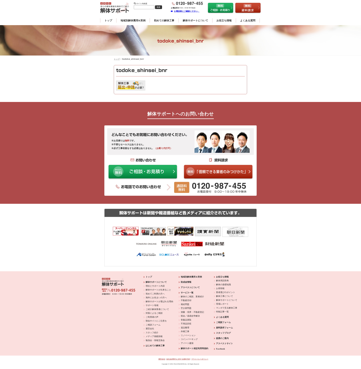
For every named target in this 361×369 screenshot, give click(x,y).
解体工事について (224, 296)
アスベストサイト (224, 343)
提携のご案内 (222, 338)
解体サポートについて (195, 20)
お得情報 (220, 288)
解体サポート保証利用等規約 (194, 348)
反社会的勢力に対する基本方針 (178, 359)
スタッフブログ (223, 333)
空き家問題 (186, 308)
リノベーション (188, 335)
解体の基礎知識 (223, 284)
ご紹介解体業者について (157, 309)
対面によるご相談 (154, 313)
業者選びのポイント (225, 292)
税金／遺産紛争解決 (190, 316)
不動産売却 (186, 300)
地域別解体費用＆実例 (191, 277)
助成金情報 (186, 282)
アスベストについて (190, 287)
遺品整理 (185, 327)
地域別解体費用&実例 (133, 20)
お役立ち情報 (224, 20)
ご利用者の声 (152, 317)
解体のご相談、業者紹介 (192, 296)
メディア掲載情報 (154, 336)
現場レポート (222, 304)
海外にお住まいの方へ (156, 297)
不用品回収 (186, 324)
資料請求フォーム (224, 327)
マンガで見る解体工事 (226, 308)
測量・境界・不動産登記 (192, 312)
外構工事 (185, 331)
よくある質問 (247, 20)
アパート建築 (187, 343)
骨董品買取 (186, 320)
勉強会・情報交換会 (155, 340)
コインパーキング (189, 339)
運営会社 (150, 328)
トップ (108, 20)
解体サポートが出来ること (158, 290)
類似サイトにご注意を (156, 321)
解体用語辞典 (222, 280)
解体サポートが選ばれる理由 (159, 301)
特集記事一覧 (222, 312)
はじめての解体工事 (155, 345)
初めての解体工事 (164, 20)
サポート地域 (152, 305)
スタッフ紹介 (152, 332)
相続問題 (185, 304)
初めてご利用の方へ (155, 294)
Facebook (220, 349)
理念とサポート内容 (155, 286)
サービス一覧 (187, 292)
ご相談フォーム (153, 325)
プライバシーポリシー (199, 359)
